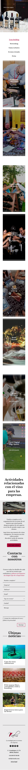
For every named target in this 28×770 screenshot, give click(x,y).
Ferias (14, 56)
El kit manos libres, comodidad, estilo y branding (12, 686)
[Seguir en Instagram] (17, 746)
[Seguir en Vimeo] (15, 746)
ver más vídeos (14, 545)
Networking (14, 44)
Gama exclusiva (14, 48)
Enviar (21, 625)
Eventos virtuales (14, 52)
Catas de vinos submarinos (10, 662)
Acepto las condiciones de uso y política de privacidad (13, 619)
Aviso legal (14, 761)
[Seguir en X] (13, 746)
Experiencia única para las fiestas (13, 710)
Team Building (14, 39)
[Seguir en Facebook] (10, 746)
